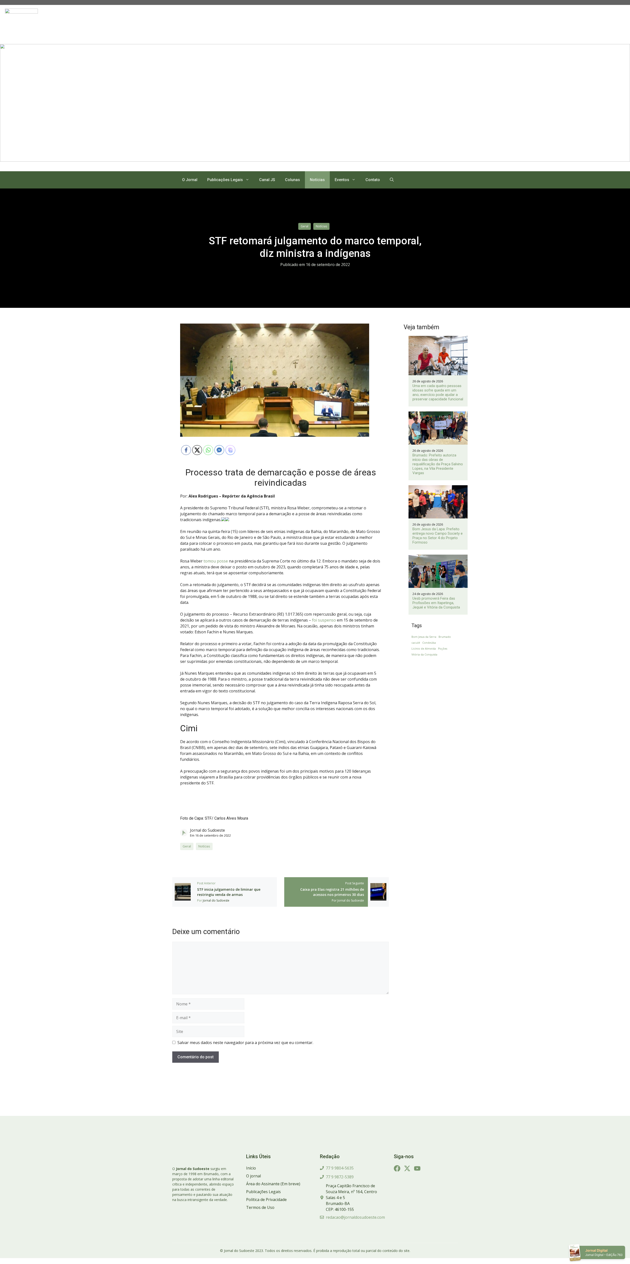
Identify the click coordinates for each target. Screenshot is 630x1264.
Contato (372, 179)
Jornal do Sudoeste (207, 830)
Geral (304, 226)
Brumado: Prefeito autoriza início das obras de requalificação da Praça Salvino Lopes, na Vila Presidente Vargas (437, 464)
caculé (415, 642)
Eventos (342, 179)
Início (251, 1168)
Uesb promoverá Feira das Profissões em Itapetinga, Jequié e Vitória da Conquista (436, 602)
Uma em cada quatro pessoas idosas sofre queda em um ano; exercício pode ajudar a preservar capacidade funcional (437, 392)
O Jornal (189, 179)
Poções (442, 648)
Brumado (445, 637)
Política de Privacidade (266, 1199)
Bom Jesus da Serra (423, 637)
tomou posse (215, 561)
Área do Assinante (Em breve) (273, 1183)
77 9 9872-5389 (340, 1177)
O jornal (253, 1176)
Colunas (292, 179)
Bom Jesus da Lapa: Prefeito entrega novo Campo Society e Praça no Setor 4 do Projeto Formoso (437, 536)
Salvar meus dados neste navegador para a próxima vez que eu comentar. (245, 1042)
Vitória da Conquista (424, 654)
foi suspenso (324, 620)
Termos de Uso (260, 1207)
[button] (392, 179)
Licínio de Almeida (423, 648)
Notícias (317, 179)
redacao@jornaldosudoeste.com (355, 1217)
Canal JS (267, 179)
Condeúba (429, 642)
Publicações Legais (225, 179)
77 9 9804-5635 (340, 1168)
